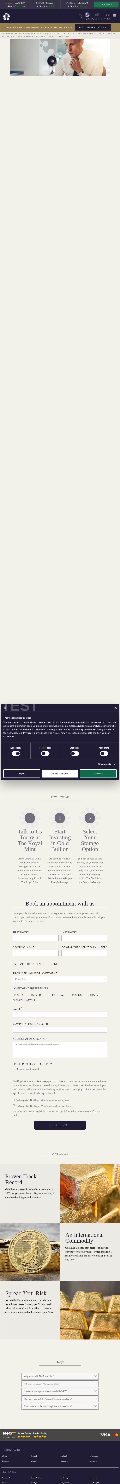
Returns (93, 1477)
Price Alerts (106, 4)
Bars (94, 995)
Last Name (68, 932)
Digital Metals (25, 1000)
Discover (94, 1456)
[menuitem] (80, 16)
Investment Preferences (30, 988)
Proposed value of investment (35, 973)
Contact (93, 1461)
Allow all (98, 773)
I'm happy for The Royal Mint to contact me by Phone (43, 1106)
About (34, 1461)
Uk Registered (22, 964)
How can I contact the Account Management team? (48, 1399)
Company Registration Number (83, 947)
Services (6, 1461)
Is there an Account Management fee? (41, 1384)
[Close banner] (116, 708)
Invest (34, 1456)
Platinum (57, 995)
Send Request (60, 1125)
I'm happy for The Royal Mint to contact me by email (43, 1100)
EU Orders (36, 1477)
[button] (114, 16)
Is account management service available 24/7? (45, 1391)
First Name (20, 932)
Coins (77, 995)
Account (6, 1477)
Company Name (23, 947)
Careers (64, 1461)
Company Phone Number (30, 1024)
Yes (40, 964)
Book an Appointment (93, 27)
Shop (4, 1456)
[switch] (45, 753)
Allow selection (60, 773)
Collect (64, 1456)
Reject (22, 773)
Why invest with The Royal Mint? (39, 1376)
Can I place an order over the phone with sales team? (48, 1406)
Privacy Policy (31, 733)
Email (16, 1009)
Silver (36, 995)
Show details (104, 764)
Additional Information (30, 1039)
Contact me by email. (28, 1069)
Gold (19, 995)
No (56, 964)
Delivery (64, 1477)
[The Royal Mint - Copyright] (6, 16)
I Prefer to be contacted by (32, 1064)
